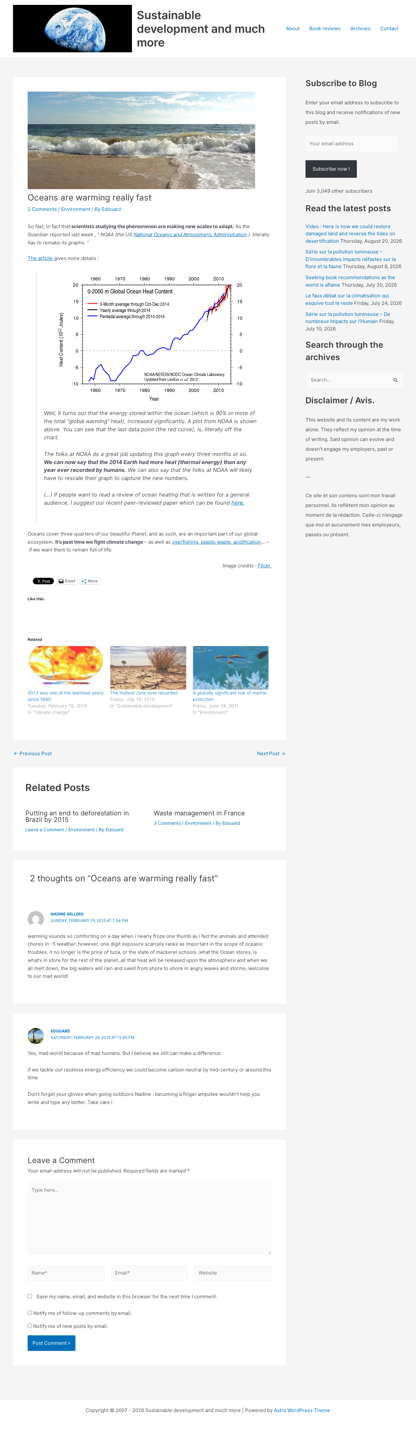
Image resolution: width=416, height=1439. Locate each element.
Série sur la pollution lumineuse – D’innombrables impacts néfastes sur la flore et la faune (351, 259)
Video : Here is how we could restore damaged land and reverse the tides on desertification (350, 233)
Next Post (271, 753)
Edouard (60, 1031)
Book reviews (325, 28)
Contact (389, 28)
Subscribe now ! (331, 169)
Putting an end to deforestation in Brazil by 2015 (77, 816)
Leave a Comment (44, 829)
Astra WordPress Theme (302, 1410)
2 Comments (42, 209)
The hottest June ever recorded (144, 692)
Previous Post (33, 753)
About (293, 28)
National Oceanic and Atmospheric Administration (190, 234)
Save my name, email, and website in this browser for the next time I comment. (126, 1296)
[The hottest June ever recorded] (148, 668)
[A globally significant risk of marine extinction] (231, 668)
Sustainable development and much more (201, 28)
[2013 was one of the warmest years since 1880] (66, 668)
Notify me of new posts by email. (70, 1326)
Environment (75, 209)
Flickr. (264, 566)
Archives (360, 28)
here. (238, 502)
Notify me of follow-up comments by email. (82, 1313)
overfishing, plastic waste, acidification (216, 542)
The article (41, 258)
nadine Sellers (67, 914)
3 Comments (167, 823)
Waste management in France (199, 813)
